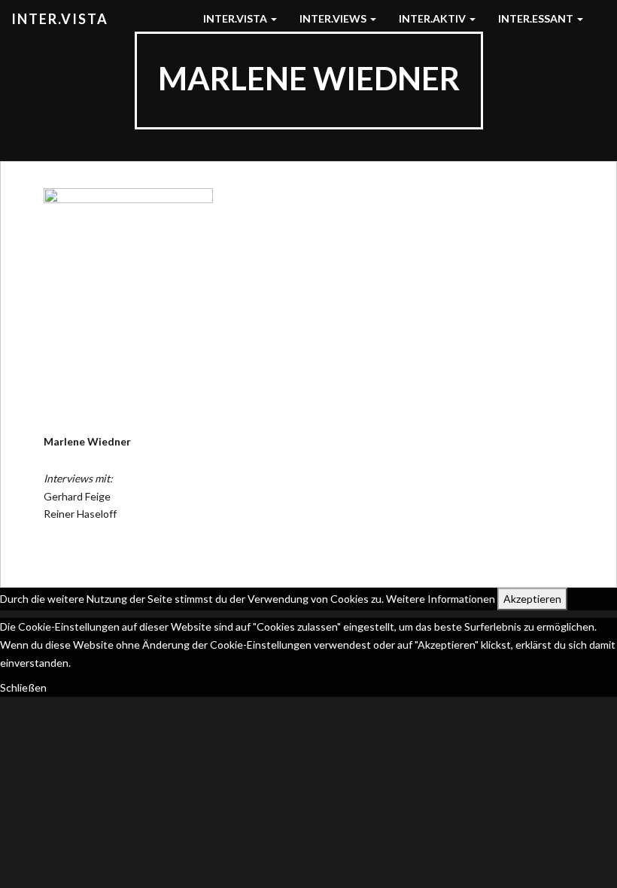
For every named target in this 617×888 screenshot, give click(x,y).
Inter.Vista (59, 19)
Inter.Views (334, 18)
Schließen (23, 687)
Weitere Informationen (440, 598)
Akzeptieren (532, 598)
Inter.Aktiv (433, 18)
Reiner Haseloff (80, 513)
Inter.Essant (537, 18)
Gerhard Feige (77, 496)
